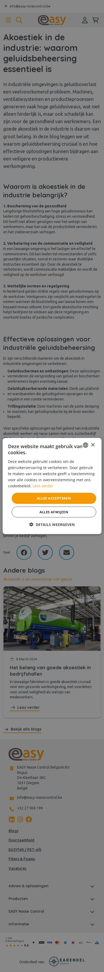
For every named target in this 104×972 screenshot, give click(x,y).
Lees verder (43, 485)
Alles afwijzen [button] (54, 511)
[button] (52, 524)
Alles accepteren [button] (54, 498)
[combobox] (85, 445)
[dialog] (52, 486)
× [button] (93, 445)
